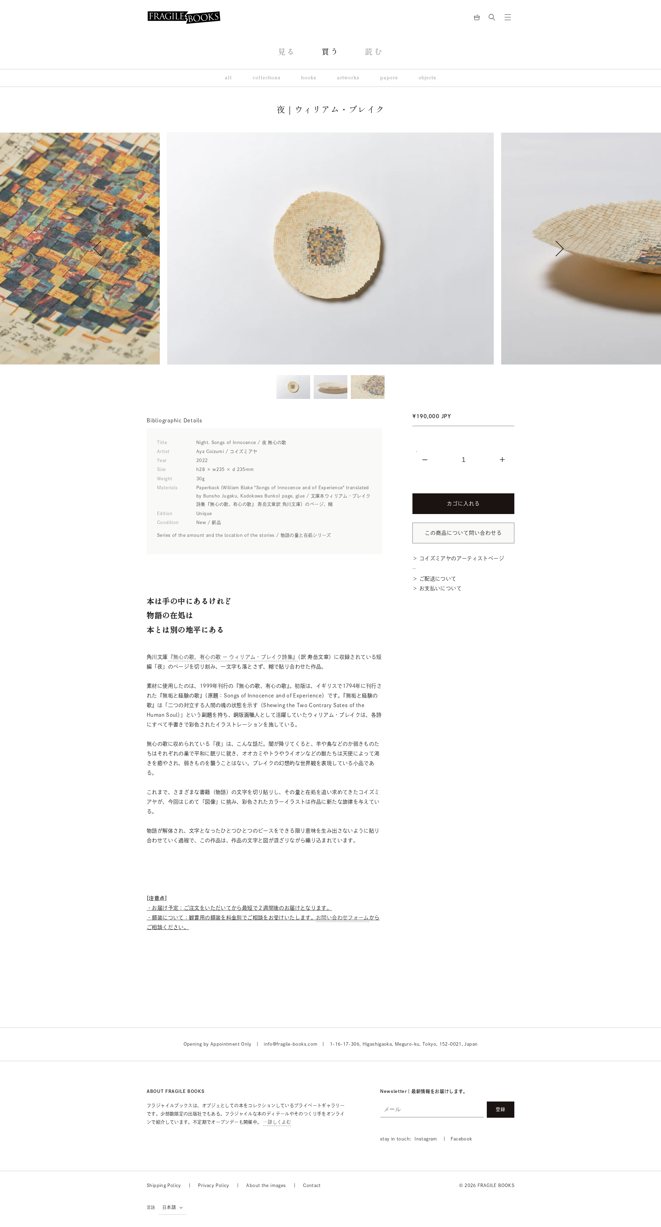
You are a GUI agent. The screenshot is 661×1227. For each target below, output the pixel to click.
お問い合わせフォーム (342, 917)
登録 (500, 1109)
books (308, 78)
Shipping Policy (164, 1185)
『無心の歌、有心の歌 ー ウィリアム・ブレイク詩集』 (233, 657)
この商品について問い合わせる (463, 532)
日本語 (169, 1207)
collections (267, 78)
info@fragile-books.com (290, 1044)
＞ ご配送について (434, 578)
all (228, 78)
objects (427, 78)
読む (374, 52)
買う (331, 52)
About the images (266, 1185)
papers (389, 78)
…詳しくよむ (277, 1122)
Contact (312, 1185)
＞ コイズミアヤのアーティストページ (458, 558)
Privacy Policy (213, 1185)
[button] (492, 17)
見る (287, 52)
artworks (348, 78)
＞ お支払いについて (437, 588)
